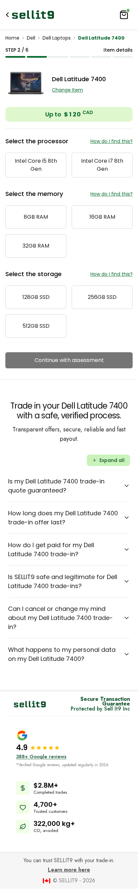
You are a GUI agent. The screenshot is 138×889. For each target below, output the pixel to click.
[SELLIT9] (33, 14)
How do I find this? (111, 141)
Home (12, 38)
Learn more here (69, 870)
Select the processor (36, 141)
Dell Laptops (57, 38)
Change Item (67, 90)
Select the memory (34, 194)
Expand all (112, 460)
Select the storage (33, 274)
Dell (31, 38)
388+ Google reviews (41, 756)
